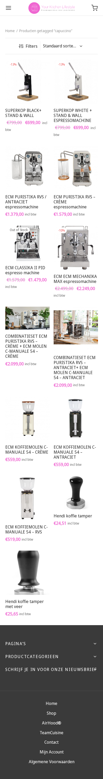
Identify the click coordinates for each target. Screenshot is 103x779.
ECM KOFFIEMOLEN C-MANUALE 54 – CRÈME (26, 449)
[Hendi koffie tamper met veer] (27, 573)
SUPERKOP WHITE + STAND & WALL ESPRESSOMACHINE (73, 115)
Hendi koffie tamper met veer (24, 603)
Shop (51, 713)
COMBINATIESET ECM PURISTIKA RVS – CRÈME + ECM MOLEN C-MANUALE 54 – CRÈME (26, 346)
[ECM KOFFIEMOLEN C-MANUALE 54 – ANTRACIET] (76, 418)
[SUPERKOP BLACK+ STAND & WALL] (27, 82)
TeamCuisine (51, 733)
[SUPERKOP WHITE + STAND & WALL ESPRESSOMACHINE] (76, 82)
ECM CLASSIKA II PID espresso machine (25, 270)
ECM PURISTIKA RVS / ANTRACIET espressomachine (25, 201)
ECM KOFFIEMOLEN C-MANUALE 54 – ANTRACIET (75, 452)
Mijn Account (52, 752)
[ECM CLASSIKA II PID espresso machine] (27, 243)
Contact (51, 742)
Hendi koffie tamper (73, 515)
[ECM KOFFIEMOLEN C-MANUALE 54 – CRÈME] (27, 418)
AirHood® (51, 723)
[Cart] (94, 8)
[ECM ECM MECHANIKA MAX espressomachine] (76, 248)
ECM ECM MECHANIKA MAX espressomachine (75, 278)
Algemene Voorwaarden (51, 762)
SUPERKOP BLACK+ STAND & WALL (23, 112)
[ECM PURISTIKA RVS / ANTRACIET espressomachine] (27, 168)
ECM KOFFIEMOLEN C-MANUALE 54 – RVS (26, 529)
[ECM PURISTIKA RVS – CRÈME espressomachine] (76, 168)
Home (10, 30)
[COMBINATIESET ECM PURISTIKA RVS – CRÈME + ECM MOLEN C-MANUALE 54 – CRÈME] (27, 318)
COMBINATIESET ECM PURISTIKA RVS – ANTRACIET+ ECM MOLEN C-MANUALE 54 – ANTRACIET (75, 367)
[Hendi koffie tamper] (76, 492)
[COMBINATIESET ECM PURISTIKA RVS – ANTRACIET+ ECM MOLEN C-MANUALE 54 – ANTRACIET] (76, 329)
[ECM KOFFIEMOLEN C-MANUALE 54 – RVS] (27, 498)
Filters (32, 46)
